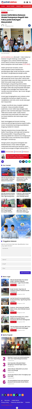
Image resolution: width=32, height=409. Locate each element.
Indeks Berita (15, 400)
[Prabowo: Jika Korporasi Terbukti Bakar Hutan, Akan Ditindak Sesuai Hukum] (24, 187)
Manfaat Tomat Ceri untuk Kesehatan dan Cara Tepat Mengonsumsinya (18, 358)
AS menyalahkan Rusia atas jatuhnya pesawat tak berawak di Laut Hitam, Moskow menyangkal (18, 381)
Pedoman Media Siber (17, 402)
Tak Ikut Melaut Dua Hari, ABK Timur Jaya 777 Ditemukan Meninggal (24, 210)
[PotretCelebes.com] (9, 2)
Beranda (7, 400)
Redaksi (27, 402)
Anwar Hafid (10, 151)
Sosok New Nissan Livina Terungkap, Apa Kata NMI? (19, 375)
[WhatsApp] (29, 161)
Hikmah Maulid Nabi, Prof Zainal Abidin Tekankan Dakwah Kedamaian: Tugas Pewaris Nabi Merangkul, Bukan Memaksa (8, 179)
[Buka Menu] (27, 2)
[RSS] (22, 395)
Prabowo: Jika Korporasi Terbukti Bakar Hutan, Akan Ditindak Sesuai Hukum (23, 195)
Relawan (26, 151)
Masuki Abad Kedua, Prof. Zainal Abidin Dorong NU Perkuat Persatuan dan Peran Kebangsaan (7, 210)
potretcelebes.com (7, 57)
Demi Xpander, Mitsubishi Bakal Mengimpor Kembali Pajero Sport (17, 363)
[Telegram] (26, 161)
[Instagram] (8, 395)
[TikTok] (17, 395)
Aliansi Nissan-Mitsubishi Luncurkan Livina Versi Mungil (18, 369)
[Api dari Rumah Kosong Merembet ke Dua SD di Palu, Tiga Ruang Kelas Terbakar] (8, 187)
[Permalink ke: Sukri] (3, 25)
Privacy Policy (5, 402)
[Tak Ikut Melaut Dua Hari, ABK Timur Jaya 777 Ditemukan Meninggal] (24, 203)
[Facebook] (20, 161)
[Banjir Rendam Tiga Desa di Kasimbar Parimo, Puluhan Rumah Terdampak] (24, 172)
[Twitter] (23, 161)
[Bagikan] (29, 25)
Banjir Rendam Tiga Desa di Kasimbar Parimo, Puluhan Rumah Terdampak (24, 179)
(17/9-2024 (26, 64)
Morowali (18, 151)
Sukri (6, 24)
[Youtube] (11, 395)
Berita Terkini (4, 12)
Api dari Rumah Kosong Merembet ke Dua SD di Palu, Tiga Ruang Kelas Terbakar (8, 195)
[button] (24, 2)
